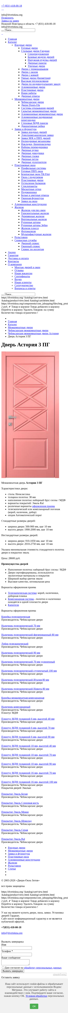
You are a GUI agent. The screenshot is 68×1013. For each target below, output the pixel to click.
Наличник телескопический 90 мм (20, 652)
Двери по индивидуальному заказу (41, 84)
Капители (13, 605)
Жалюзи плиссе (30, 228)
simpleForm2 (60, 974)
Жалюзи (19, 207)
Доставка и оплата (18, 258)
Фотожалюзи (28, 231)
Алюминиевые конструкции (31, 204)
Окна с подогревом (32, 177)
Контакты (13, 261)
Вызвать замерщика (13, 971)
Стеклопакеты (29, 186)
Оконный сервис (30, 246)
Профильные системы (33, 168)
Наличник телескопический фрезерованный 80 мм (29, 634)
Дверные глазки (30, 156)
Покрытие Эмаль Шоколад (16, 821)
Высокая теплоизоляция (34, 81)
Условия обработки (36, 995)
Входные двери (23, 45)
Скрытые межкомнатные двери (38, 111)
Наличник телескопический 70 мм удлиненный (28, 661)
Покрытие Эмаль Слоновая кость (20, 803)
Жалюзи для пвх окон (33, 210)
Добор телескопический (14, 643)
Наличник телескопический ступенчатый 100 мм (29, 670)
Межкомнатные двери (27, 99)
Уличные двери (36, 66)
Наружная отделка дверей (42, 60)
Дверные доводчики (32, 153)
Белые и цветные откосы (35, 195)
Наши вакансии (23, 273)
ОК (34, 1006)
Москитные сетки (31, 189)
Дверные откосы (30, 96)
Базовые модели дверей (41, 57)
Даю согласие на (33, 967)
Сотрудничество (24, 285)
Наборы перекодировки (34, 147)
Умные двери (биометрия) (36, 78)
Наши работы (28, 93)
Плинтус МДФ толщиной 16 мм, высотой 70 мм (28, 772)
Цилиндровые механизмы (36, 141)
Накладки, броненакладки (36, 144)
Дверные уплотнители (34, 162)
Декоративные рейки (33, 126)
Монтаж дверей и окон (27, 267)
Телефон (7, 951)
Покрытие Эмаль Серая (14, 830)
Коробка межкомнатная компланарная (22, 697)
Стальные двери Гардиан (35, 51)
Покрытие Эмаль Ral (13, 839)
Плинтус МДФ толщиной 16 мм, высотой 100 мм (29, 781)
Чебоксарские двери (32, 102)
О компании (15, 264)
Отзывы (19, 270)
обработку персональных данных (43, 967)
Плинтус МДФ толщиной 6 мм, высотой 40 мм (27, 718)
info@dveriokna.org (11, 933)
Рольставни (21, 237)
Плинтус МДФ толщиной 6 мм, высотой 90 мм (27, 736)
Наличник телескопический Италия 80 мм (25, 679)
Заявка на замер (10, 20)
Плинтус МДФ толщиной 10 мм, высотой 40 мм (28, 745)
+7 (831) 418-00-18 (11, 5)
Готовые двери (29, 48)
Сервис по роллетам (32, 249)
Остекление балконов (33, 183)
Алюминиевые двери (33, 87)
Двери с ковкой (29, 75)
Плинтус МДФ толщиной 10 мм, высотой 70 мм (28, 754)
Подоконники (29, 192)
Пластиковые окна (25, 165)
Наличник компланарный (15, 706)
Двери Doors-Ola (30, 105)
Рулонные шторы (31, 222)
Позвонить (7, 17)
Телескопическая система (22, 593)
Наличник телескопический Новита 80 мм (25, 688)
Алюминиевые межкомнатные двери (42, 114)
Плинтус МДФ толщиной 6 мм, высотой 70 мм (27, 727)
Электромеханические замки (37, 135)
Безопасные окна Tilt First (35, 174)
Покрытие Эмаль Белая (14, 794)
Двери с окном (29, 72)
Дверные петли (29, 159)
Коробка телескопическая (15, 616)
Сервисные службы (26, 240)
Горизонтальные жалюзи (35, 213)
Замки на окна (29, 201)
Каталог (12, 42)
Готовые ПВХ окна (32, 171)
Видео (18, 279)
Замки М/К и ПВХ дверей (36, 138)
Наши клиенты (23, 282)
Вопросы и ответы (25, 288)
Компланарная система (21, 599)
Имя (3, 944)
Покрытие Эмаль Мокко (15, 812)
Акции (12, 252)
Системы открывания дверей (37, 108)
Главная (12, 39)
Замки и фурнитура (25, 129)
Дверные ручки (30, 150)
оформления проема (43, 506)
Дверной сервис (30, 243)
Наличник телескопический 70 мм (20, 625)
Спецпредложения (38, 54)
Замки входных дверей (34, 132)
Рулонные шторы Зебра (34, 225)
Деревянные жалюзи (32, 216)
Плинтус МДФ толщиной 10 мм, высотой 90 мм (28, 763)
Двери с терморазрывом (34, 69)
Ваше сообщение (10, 957)
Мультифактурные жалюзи (36, 234)
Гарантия (13, 255)
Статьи (12, 868)
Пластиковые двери (32, 90)
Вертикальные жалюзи (34, 219)
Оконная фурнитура (32, 198)
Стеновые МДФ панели (34, 123)
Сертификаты (22, 276)
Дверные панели (37, 63)
